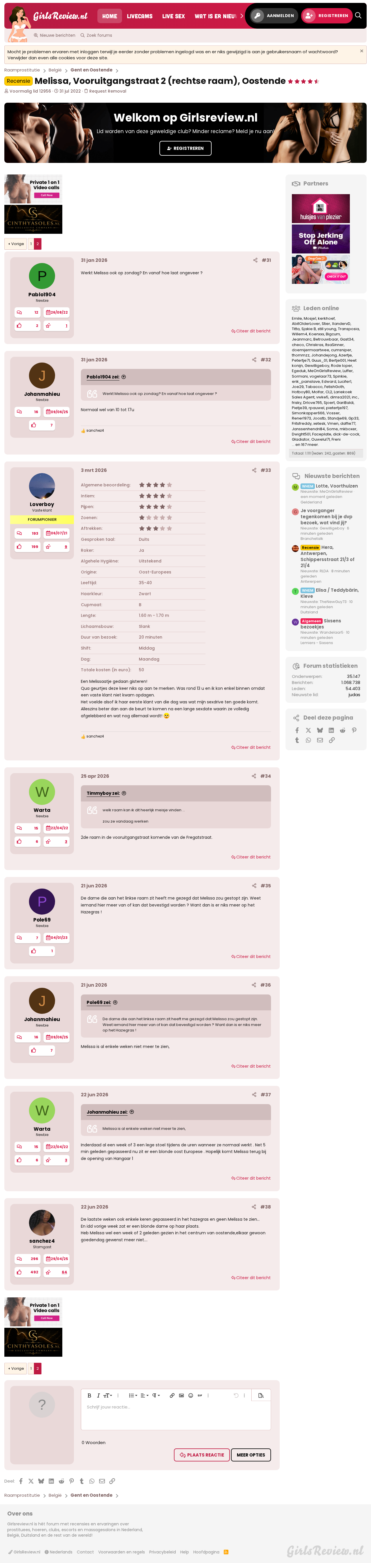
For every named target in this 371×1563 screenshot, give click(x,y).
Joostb (319, 418)
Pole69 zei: (99, 1002)
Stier (326, 323)
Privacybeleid (162, 1552)
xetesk (319, 423)
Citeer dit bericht (253, 331)
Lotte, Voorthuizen (330, 486)
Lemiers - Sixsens (317, 643)
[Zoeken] (358, 15)
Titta (296, 329)
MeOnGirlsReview (324, 371)
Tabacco (314, 386)
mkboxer (348, 429)
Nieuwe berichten (57, 35)
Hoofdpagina (206, 1552)
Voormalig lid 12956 (30, 91)
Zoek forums (99, 35)
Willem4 (299, 334)
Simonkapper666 (308, 413)
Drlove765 (312, 402)
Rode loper (341, 365)
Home (109, 15)
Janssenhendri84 (308, 429)
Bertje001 (337, 360)
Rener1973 (301, 418)
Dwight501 (301, 434)
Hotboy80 (301, 392)
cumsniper (341, 350)
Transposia (348, 329)
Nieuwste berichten (332, 476)
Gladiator (301, 439)
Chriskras (314, 344)
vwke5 (322, 397)
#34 (265, 776)
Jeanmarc (302, 339)
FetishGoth (334, 386)
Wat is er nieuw (217, 15)
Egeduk (299, 371)
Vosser (333, 413)
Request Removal (107, 91)
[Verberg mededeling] (361, 52)
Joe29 (298, 386)
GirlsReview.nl (26, 1552)
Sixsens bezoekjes (321, 624)
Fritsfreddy (302, 423)
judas (354, 695)
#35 (266, 885)
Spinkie (340, 376)
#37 (266, 1094)
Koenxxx (316, 334)
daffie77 (347, 423)
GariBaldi (345, 402)
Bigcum (333, 334)
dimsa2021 (340, 397)
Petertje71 (301, 360)
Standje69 (337, 418)
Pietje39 (299, 408)
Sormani (300, 376)
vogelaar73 (320, 376)
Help (184, 1552)
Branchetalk (312, 538)
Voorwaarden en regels (121, 1552)
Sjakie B (308, 329)
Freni (336, 439)
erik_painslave (306, 381)
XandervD (341, 323)
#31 (266, 260)
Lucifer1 (344, 381)
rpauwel (316, 408)
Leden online (321, 308)
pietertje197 (337, 408)
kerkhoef (326, 318)
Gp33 (353, 418)
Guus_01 (319, 360)
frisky (296, 402)
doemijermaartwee (310, 350)
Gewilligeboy (317, 365)
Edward (329, 381)
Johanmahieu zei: (107, 1112)
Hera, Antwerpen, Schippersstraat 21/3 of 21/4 (327, 556)
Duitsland (309, 612)
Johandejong (324, 355)
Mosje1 (310, 318)
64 (64, 1272)
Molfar (318, 392)
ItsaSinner (334, 344)
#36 (265, 985)
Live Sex (173, 15)
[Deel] (255, 260)
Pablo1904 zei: (103, 377)
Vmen (333, 423)
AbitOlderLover (306, 323)
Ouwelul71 (320, 439)
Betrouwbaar (325, 339)
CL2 (328, 392)
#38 (265, 1207)
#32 (266, 359)
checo (298, 344)
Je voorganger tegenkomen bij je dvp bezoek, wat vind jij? (326, 516)
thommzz (301, 355)
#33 (266, 470)
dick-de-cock (346, 434)
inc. (355, 397)
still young (327, 329)
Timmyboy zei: (103, 793)
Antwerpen (311, 581)
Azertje (345, 355)
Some (332, 429)
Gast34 (347, 339)
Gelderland (311, 502)
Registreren (188, 148)
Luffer (348, 371)
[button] (304, 81)
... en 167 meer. (305, 444)
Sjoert (329, 402)
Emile (297, 318)
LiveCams (139, 15)
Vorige (17, 244)
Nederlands (60, 1552)
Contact (85, 1552)
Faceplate (321, 434)
